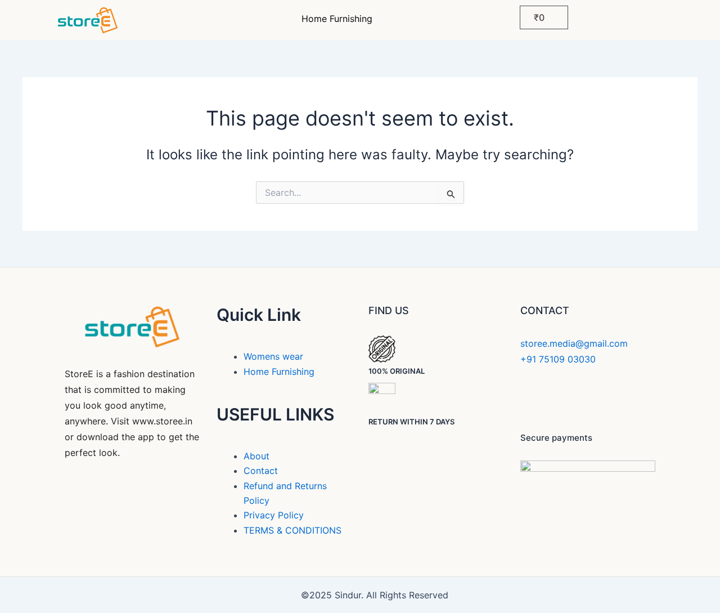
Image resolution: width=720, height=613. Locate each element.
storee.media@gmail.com (574, 343)
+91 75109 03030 (558, 359)
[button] (339, 19)
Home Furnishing (337, 18)
